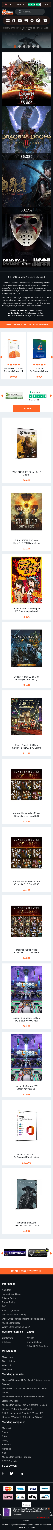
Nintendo (6, 1449)
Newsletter (7, 1369)
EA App (5, 1436)
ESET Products (9, 1461)
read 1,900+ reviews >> (26, 1271)
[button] (15, 46)
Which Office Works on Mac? (16, 1327)
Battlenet (6, 1445)
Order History (8, 1361)
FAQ (4, 1306)
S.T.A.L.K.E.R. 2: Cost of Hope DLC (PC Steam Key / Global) (26, 543)
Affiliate (30, 1338)
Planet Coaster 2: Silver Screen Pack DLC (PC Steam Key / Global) (26, 748)
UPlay (5, 1440)
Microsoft (6, 1428)
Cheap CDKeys (34, 1342)
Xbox (4, 1453)
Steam (5, 1432)
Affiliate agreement (11, 1310)
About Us (6, 1290)
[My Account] (46, 5)
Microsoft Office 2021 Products (16, 1457)
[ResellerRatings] (15, 1252)
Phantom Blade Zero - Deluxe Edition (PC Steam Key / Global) (26, 1225)
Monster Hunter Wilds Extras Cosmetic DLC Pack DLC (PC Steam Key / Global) (26, 884)
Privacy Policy (9, 1298)
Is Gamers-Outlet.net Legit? (15, 1315)
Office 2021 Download (37, 1346)
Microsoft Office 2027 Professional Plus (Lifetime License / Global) (26, 1157)
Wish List (6, 1365)
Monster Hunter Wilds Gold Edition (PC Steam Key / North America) (27, 679)
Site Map (6, 1342)
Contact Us (7, 1338)
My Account (7, 1357)
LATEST (26, 408)
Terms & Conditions (11, 1294)
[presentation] (1, 357)
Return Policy (8, 1302)
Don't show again (43, 1517)
